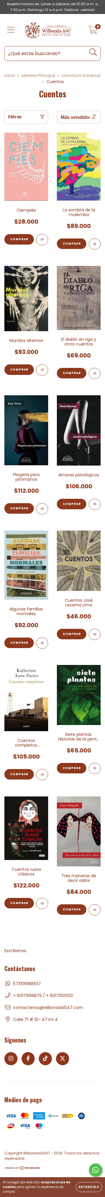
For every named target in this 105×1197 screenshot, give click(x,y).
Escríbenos (15, 951)
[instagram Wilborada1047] (11, 1058)
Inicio (10, 75)
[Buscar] (93, 52)
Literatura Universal (81, 75)
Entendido (88, 1187)
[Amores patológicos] (95, 504)
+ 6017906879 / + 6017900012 (43, 995)
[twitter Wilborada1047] (62, 1058)
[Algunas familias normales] (42, 643)
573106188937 (27, 984)
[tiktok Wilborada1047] (45, 1058)
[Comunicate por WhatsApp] (95, 1170)
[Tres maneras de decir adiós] (95, 909)
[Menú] (11, 30)
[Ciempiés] (42, 239)
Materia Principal (38, 75)
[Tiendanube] (22, 1168)
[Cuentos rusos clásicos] (42, 903)
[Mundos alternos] (42, 369)
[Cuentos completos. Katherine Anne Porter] (42, 774)
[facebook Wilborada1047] (28, 1058)
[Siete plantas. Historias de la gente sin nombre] (95, 768)
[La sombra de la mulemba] (95, 244)
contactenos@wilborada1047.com (48, 1007)
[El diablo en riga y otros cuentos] (95, 373)
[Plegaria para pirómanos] (42, 508)
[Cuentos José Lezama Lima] (95, 634)
